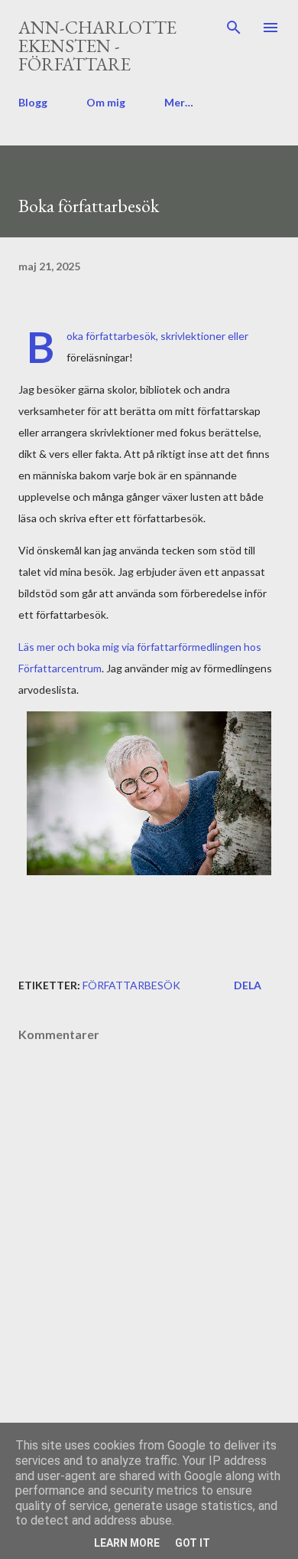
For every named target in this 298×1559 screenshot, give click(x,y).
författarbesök (131, 985)
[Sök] (234, 27)
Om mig (105, 102)
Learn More (127, 1543)
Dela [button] (247, 985)
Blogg (32, 102)
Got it (192, 1543)
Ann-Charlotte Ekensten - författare (97, 45)
